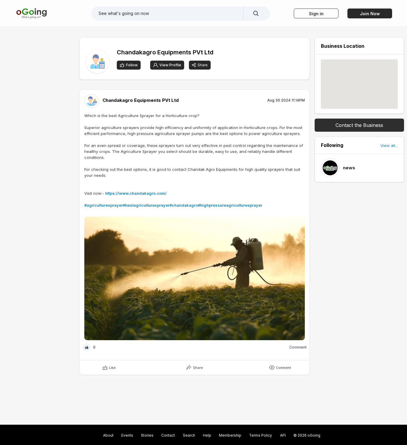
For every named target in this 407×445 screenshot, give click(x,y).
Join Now (370, 13)
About (108, 435)
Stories (147, 435)
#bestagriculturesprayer (146, 205)
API (283, 435)
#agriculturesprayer (103, 205)
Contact (168, 435)
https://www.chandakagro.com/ (136, 193)
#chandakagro (184, 205)
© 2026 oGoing (306, 435)
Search (189, 435)
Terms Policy (260, 435)
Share (203, 65)
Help (207, 435)
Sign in (316, 13)
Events (127, 435)
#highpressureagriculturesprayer (230, 205)
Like (112, 368)
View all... (389, 145)
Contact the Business (359, 125)
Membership (230, 435)
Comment (283, 368)
